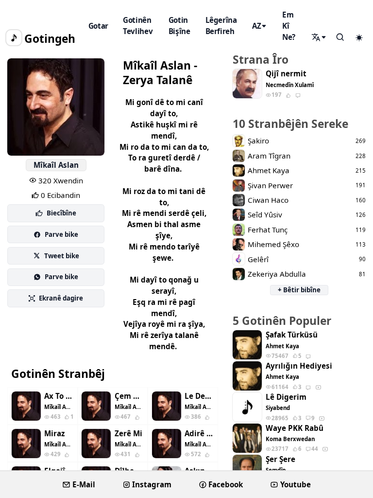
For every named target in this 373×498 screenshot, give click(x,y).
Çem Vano (129, 396)
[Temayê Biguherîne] (359, 38)
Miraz (54, 433)
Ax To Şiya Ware (58, 396)
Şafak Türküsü (292, 334)
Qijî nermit (286, 73)
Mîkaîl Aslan (56, 165)
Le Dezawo (199, 396)
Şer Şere (280, 459)
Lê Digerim (286, 397)
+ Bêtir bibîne (299, 289)
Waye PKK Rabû (294, 428)
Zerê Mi (128, 433)
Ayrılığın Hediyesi (299, 366)
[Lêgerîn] (319, 37)
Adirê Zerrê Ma (199, 433)
